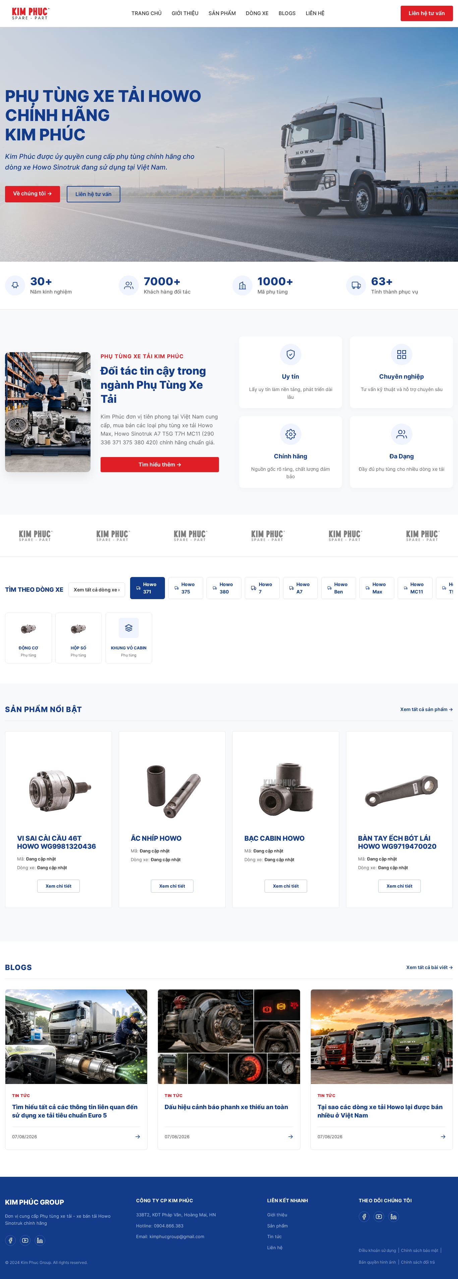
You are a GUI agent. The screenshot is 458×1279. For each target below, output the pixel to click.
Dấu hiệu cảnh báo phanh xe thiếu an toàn (226, 1106)
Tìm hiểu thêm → (159, 464)
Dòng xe (257, 13)
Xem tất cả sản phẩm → (426, 709)
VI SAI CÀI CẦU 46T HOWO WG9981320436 (56, 842)
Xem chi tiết (58, 886)
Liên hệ (315, 13)
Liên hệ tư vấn (427, 13)
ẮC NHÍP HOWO (156, 838)
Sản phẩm (222, 13)
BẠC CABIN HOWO (274, 838)
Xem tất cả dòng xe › (97, 589)
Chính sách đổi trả (418, 1262)
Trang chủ (146, 13)
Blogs (287, 13)
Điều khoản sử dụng (377, 1250)
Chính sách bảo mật (419, 1250)
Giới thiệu (185, 13)
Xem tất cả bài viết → (429, 967)
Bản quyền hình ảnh (377, 1262)
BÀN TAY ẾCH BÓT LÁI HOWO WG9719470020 (397, 842)
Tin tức (274, 1236)
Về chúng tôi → (32, 193)
